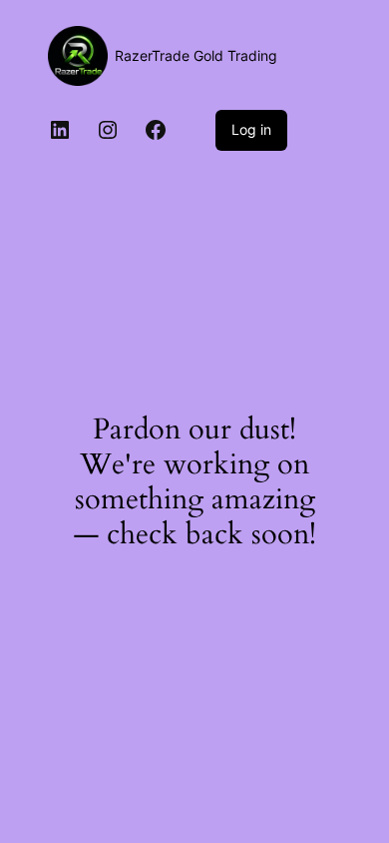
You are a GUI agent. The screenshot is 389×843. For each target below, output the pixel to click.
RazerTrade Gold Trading (196, 55)
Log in (251, 129)
